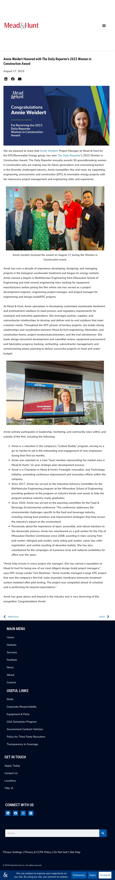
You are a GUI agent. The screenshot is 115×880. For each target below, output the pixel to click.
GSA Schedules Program (22, 722)
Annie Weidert (49, 151)
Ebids (10, 699)
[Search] (103, 833)
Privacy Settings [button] (12, 852)
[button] (104, 25)
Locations (10, 780)
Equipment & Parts (18, 714)
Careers (11, 682)
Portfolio (12, 660)
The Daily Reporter (69, 155)
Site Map (75, 852)
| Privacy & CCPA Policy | (38, 852)
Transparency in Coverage (22, 744)
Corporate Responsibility (22, 707)
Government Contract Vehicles (25, 729)
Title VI (8, 788)
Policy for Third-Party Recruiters (26, 737)
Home (10, 637)
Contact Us (11, 773)
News (10, 667)
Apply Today (12, 765)
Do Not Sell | (61, 852)
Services (12, 652)
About (10, 675)
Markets (11, 645)
